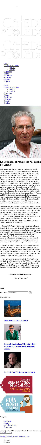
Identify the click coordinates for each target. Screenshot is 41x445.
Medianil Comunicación (6, 433)
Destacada (7, 421)
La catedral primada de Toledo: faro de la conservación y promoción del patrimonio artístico (19, 346)
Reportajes (8, 427)
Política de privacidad (12, 436)
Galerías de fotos (10, 425)
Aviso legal (3, 436)
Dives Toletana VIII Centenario (16, 320)
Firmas (6, 423)
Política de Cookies (24, 436)
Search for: (4, 292)
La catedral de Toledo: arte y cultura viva (19, 372)
